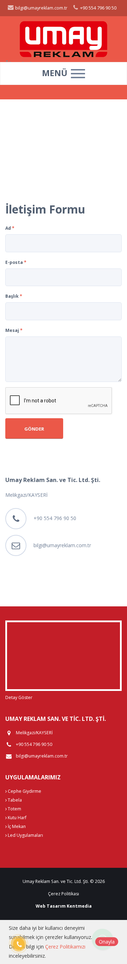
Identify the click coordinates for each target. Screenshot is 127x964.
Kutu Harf (16, 818)
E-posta (15, 262)
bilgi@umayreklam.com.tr (40, 8)
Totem (14, 809)
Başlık (13, 296)
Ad (9, 228)
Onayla (107, 941)
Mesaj (14, 330)
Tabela (14, 800)
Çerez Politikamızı (65, 946)
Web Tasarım (51, 906)
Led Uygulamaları (25, 835)
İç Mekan (16, 826)
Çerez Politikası (63, 894)
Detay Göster (18, 697)
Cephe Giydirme (24, 791)
